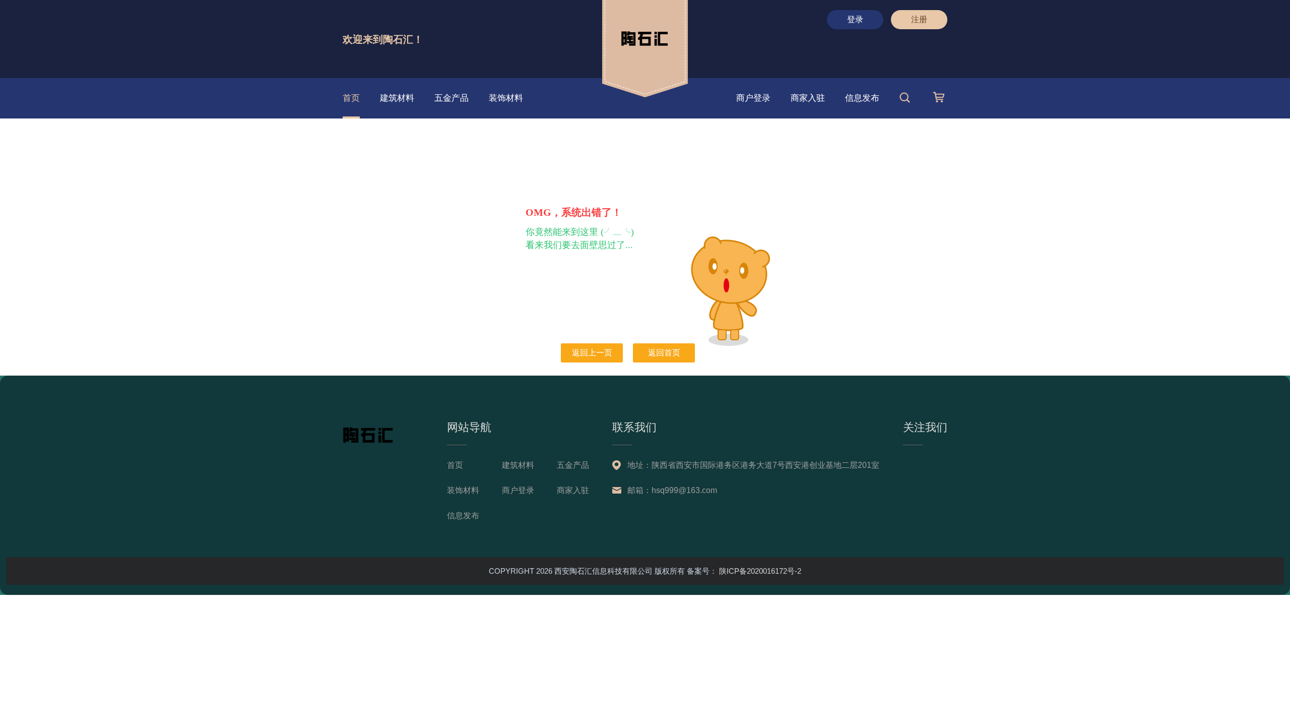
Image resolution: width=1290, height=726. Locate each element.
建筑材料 (397, 98)
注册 (919, 19)
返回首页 (664, 352)
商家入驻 (808, 98)
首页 (351, 98)
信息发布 (862, 98)
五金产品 (451, 98)
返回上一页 (592, 352)
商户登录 (753, 98)
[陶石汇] (658, 50)
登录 (855, 19)
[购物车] (940, 100)
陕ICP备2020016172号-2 (759, 571)
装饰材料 (506, 98)
